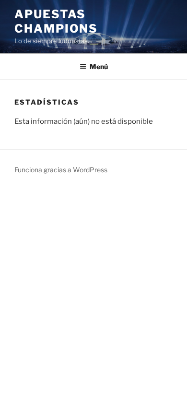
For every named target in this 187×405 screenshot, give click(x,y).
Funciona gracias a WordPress (60, 170)
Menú (99, 66)
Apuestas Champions (56, 21)
